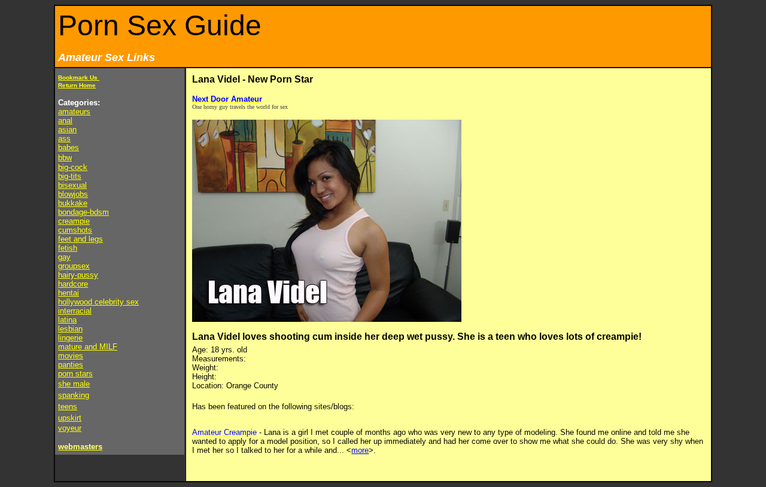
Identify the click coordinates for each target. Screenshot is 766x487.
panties (70, 364)
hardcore (73, 283)
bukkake (72, 203)
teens (67, 406)
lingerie (70, 337)
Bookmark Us (78, 77)
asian (67, 129)
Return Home (77, 85)
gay (64, 256)
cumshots (75, 230)
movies (70, 355)
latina (67, 319)
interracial (75, 310)
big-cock (72, 167)
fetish (67, 248)
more (360, 450)
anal (65, 120)
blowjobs (73, 194)
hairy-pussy (78, 274)
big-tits (69, 176)
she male (74, 383)
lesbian (70, 328)
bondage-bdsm (83, 212)
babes (68, 147)
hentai (68, 292)
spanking (73, 395)
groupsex (74, 265)
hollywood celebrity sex (98, 301)
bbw (65, 157)
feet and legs (80, 239)
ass (64, 138)
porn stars (75, 373)
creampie (74, 221)
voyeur (69, 428)
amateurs (74, 111)
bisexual (72, 185)
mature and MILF (87, 346)
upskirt (69, 417)
